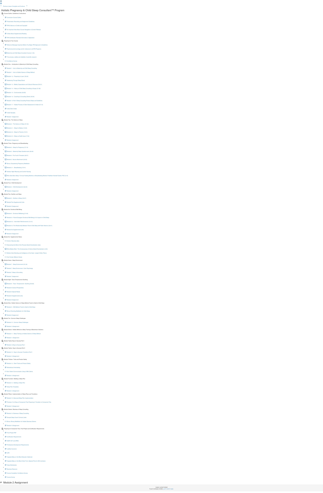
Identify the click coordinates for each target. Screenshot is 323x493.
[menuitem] (1, 4)
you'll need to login (168, 489)
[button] (1, 1)
